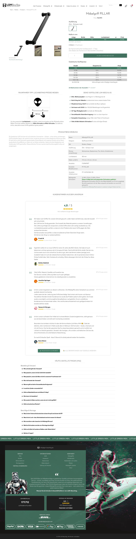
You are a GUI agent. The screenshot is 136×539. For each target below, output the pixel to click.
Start (11, 10)
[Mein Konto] (126, 6)
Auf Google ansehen (102, 218)
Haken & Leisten (71, 6)
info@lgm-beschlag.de (110, 82)
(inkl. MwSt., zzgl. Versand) (75, 41)
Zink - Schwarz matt (75, 24)
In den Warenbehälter (105, 55)
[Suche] (120, 5)
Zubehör (92, 6)
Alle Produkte (37, 6)
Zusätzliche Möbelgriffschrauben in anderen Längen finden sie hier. (101, 187)
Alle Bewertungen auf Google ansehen (80, 350)
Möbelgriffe (46, 6)
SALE (100, 6)
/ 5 (66, 503)
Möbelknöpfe (58, 6)
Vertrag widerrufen (20, 466)
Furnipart (22, 10)
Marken (83, 6)
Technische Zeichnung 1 (16, 60)
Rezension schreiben (50, 350)
